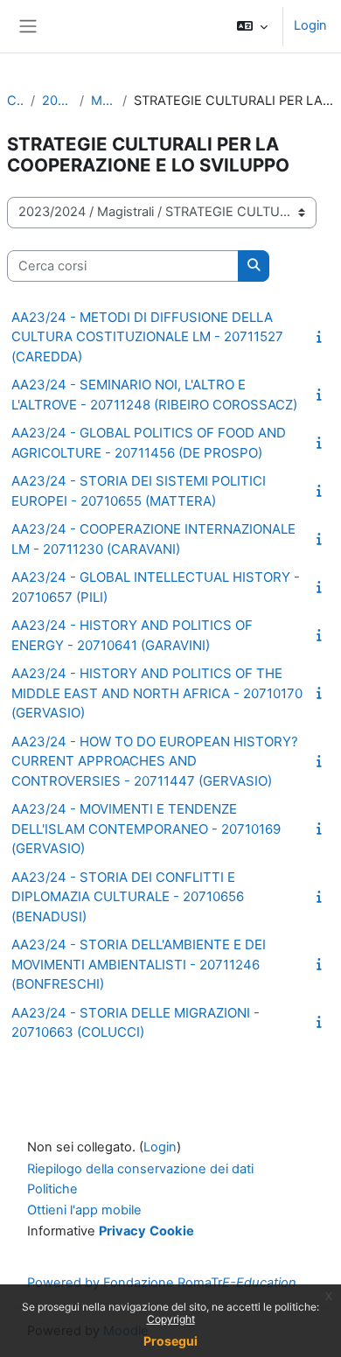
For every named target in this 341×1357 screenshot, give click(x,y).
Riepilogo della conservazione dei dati (140, 1169)
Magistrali (103, 100)
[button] (252, 26)
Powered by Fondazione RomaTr (161, 1283)
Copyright (171, 1319)
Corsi (15, 100)
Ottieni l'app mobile (84, 1210)
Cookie (172, 1231)
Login (310, 25)
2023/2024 (57, 100)
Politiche (52, 1189)
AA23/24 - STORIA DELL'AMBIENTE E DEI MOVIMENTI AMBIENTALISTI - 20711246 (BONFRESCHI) (138, 964)
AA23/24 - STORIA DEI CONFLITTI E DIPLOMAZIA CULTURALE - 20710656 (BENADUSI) (127, 897)
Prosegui (170, 1340)
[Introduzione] (322, 337)
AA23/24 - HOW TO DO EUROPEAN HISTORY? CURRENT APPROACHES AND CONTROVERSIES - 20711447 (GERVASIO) (154, 761)
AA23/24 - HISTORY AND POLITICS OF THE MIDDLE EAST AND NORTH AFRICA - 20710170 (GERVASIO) (157, 693)
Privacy (122, 1231)
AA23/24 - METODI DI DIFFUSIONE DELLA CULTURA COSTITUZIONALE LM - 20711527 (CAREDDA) (147, 337)
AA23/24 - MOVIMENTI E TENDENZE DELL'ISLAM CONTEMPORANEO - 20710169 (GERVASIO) (146, 829)
